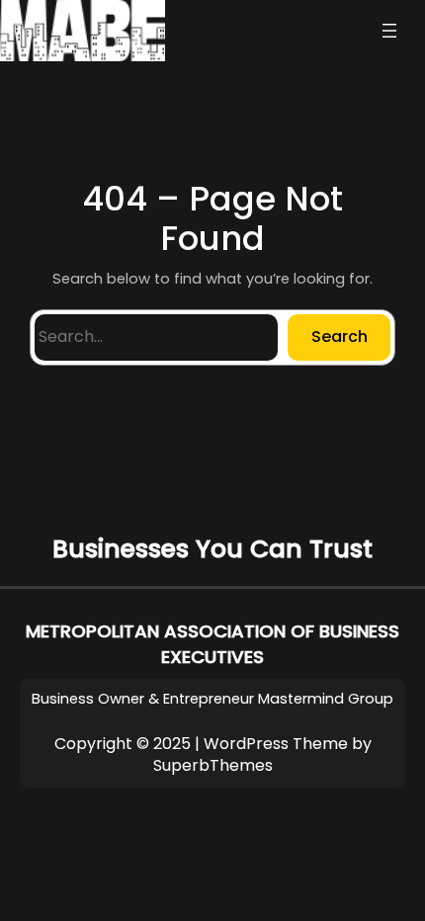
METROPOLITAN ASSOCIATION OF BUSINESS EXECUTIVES (212, 644)
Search (339, 336)
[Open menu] (389, 30)
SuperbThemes (213, 765)
